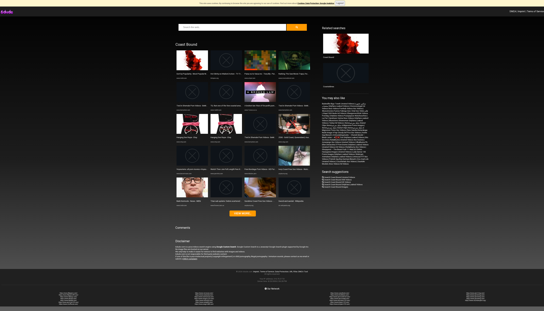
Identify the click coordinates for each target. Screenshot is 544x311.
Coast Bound (328, 57)
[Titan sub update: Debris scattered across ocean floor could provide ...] (226, 196)
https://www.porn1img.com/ (475, 293)
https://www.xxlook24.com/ (204, 302)
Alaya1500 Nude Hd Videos (334, 113)
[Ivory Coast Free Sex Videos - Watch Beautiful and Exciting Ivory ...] (294, 165)
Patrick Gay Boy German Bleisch (342, 159)
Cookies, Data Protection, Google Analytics (316, 3)
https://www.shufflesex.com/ (68, 304)
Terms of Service (535, 11)
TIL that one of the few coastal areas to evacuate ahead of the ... (238, 105)
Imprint (521, 11)
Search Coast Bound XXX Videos (338, 180)
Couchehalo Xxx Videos (346, 161)
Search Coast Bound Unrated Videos (339, 177)
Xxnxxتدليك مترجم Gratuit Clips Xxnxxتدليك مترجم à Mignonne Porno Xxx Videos (343, 129)
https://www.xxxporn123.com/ (204, 299)
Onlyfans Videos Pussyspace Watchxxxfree (348, 116)
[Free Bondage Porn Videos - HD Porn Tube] (260, 165)
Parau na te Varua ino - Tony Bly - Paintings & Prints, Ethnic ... (270, 74)
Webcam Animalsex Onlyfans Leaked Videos (342, 155)
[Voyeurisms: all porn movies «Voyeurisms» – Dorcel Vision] (192, 165)
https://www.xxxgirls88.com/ (204, 304)
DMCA (513, 11)
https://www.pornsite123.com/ (69, 302)
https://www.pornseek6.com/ (339, 299)
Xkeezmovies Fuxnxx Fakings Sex (336, 111)
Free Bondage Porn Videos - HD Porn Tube (262, 169)
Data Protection (282, 271)
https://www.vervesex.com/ (204, 293)
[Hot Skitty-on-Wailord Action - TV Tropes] (226, 69)
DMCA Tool (303, 271)
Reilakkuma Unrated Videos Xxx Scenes (347, 140)
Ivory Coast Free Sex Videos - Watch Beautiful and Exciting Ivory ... (306, 169)
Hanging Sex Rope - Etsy (187, 137)
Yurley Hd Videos (336, 123)
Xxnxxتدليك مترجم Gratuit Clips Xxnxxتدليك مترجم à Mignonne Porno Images (344, 124)
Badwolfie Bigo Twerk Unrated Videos (338, 103)
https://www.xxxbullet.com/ (204, 295)
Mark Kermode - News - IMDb (189, 201)
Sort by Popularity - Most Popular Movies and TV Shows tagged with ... (206, 74)
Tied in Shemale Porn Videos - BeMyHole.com (196, 105)
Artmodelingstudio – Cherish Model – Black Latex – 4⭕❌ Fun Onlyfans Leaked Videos (343, 136)
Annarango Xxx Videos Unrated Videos (338, 142)
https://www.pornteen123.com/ (340, 300)
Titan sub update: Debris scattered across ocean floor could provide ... (240, 201)
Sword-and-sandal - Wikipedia (291, 201)
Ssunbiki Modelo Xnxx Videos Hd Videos (343, 162)
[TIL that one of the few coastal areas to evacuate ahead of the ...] (226, 101)
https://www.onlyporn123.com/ (340, 304)
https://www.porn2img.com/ (475, 295)
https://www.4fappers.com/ (68, 293)
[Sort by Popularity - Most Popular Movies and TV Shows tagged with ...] (192, 69)
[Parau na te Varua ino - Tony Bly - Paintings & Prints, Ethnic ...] (260, 69)
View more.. (242, 213)
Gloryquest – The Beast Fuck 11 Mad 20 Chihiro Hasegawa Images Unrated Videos (342, 150)
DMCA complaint (190, 259)
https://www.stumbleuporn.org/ (475, 300)
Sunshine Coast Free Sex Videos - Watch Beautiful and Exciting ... (272, 201)
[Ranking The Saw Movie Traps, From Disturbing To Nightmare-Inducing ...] (294, 69)
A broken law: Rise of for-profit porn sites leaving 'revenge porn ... (272, 105)
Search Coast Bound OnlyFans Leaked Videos (343, 184)
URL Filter (293, 271)
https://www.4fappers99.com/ (68, 295)
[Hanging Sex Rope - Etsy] (192, 133)
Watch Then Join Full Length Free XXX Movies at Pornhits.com (237, 169)
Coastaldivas (328, 86)
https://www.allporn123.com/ (339, 302)
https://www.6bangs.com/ (68, 297)
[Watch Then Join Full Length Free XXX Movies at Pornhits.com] (226, 165)
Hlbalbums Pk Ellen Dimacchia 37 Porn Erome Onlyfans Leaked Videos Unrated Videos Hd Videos (345, 144)
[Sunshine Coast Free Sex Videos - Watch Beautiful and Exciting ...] (260, 196)
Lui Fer (325, 118)
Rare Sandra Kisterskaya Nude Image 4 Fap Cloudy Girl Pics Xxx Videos (344, 131)
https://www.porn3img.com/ (475, 297)
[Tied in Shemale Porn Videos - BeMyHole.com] (192, 101)
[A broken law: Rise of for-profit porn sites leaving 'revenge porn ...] (260, 101)
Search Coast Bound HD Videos (337, 182)
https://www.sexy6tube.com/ (339, 293)
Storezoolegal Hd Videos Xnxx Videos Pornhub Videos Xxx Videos (343, 107)
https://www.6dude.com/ (68, 299)
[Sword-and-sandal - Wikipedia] (294, 196)
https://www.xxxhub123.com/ (204, 297)
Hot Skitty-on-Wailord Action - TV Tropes (228, 74)
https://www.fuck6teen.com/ (340, 295)
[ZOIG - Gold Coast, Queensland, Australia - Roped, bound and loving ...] (294, 133)
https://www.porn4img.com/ (475, 299)
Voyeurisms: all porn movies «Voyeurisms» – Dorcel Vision (201, 169)
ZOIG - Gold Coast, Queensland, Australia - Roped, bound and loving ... (308, 137)
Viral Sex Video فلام (360, 111)
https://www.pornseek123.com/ (339, 297)
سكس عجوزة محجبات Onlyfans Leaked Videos (344, 104)
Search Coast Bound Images (336, 187)
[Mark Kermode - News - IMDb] (192, 196)
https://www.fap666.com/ (68, 300)
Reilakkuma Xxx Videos (355, 147)
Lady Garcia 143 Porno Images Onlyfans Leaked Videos (344, 153)
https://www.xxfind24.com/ (204, 300)
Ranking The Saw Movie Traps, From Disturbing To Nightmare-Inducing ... (309, 74)
